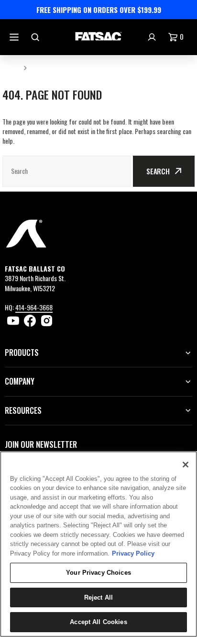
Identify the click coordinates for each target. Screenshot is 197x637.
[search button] (36, 37)
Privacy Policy (133, 553)
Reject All (98, 597)
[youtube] (13, 321)
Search (158, 171)
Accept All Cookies (98, 622)
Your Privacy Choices (98, 572)
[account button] (153, 37)
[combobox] (66, 171)
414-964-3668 (34, 307)
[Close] (185, 464)
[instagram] (47, 321)
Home (10, 67)
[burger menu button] (15, 37)
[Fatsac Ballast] (98, 37)
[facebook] (30, 321)
